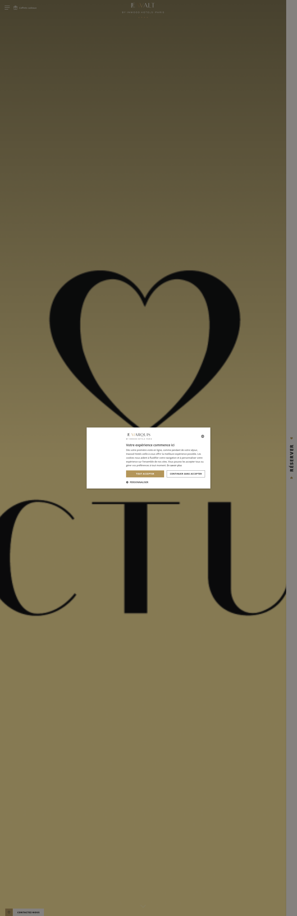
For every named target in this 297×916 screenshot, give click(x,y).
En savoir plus (174, 465)
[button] (137, 482)
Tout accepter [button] (145, 473)
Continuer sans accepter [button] (186, 473)
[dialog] (148, 458)
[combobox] (202, 436)
